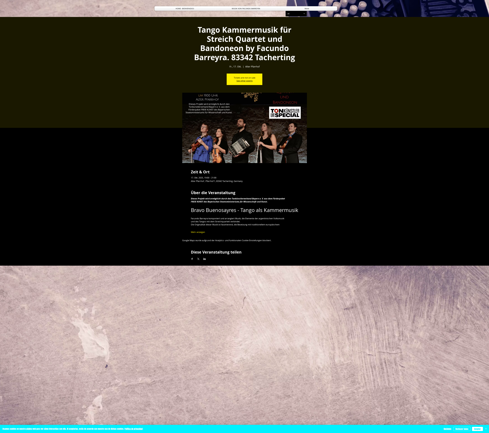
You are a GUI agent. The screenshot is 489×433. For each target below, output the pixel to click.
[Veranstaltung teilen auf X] (198, 259)
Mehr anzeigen (198, 232)
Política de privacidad (134, 428)
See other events (244, 80)
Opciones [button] (447, 428)
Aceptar (477, 429)
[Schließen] (485, 429)
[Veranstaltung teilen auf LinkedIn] (204, 259)
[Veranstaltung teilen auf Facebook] (192, 259)
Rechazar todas (462, 429)
